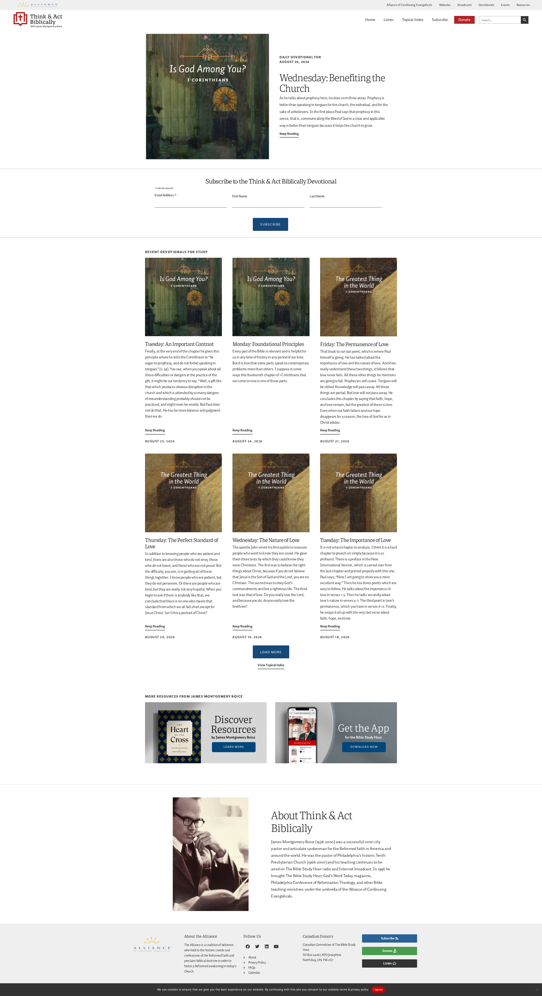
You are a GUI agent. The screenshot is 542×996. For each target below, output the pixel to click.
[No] (537, 990)
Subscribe (440, 19)
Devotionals (486, 5)
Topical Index (412, 19)
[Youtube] (276, 946)
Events (505, 5)
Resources (523, 5)
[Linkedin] (266, 946)
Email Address (166, 195)
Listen (389, 19)
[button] (271, 651)
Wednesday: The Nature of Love (265, 539)
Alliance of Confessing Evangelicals (409, 5)
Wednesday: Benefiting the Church (332, 83)
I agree (378, 989)
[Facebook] (247, 946)
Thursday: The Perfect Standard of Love (181, 543)
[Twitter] (257, 946)
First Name (239, 196)
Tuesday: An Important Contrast (179, 343)
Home (370, 19)
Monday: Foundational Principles (268, 343)
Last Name (317, 196)
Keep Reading (289, 133)
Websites (445, 5)
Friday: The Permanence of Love (354, 344)
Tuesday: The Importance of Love (355, 539)
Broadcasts (465, 5)
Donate (464, 19)
